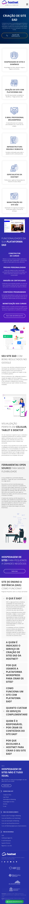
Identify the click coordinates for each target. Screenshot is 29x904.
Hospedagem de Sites (8, 801)
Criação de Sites (7, 794)
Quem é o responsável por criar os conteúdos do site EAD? (15, 727)
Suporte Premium (6, 843)
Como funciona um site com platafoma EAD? (14, 695)
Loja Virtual (6, 797)
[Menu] (27, 4)
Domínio (5, 804)
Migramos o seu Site (7, 845)
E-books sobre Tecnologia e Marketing (11, 815)
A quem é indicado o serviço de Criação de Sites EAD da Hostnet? (13, 650)
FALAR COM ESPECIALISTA (15, 901)
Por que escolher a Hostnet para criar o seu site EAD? (16, 747)
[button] (14, 35)
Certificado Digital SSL (7, 838)
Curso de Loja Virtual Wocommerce (10, 823)
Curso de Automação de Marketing (10, 821)
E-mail (4, 806)
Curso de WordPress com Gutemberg (11, 818)
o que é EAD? (14, 598)
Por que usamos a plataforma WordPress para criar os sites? (15, 673)
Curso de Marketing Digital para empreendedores (14, 826)
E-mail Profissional (6, 840)
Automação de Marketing (9, 799)
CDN (3, 835)
